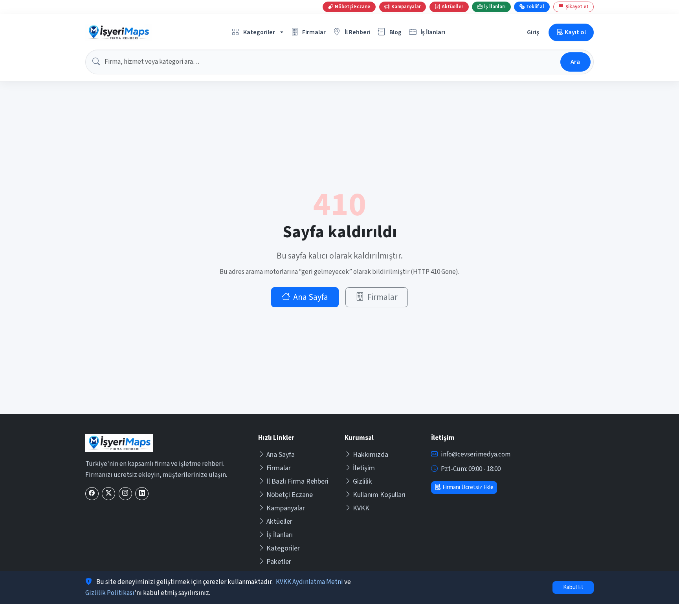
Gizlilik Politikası (109, 593)
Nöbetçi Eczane (289, 495)
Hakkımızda (370, 455)
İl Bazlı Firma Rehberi (297, 481)
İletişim (364, 468)
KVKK (361, 508)
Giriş (533, 32)
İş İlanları (279, 535)
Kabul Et (573, 587)
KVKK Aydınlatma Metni (309, 582)
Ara (575, 61)
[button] (258, 32)
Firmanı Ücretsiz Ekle (468, 487)
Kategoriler (283, 548)
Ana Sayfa (310, 297)
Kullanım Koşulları (379, 495)
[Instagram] (125, 493)
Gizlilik (362, 481)
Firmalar (382, 297)
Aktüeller (279, 521)
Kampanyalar (285, 508)
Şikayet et (577, 6)
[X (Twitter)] (108, 493)
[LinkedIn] (142, 493)
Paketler (278, 562)
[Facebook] (92, 493)
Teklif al (535, 6)
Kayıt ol (575, 32)
